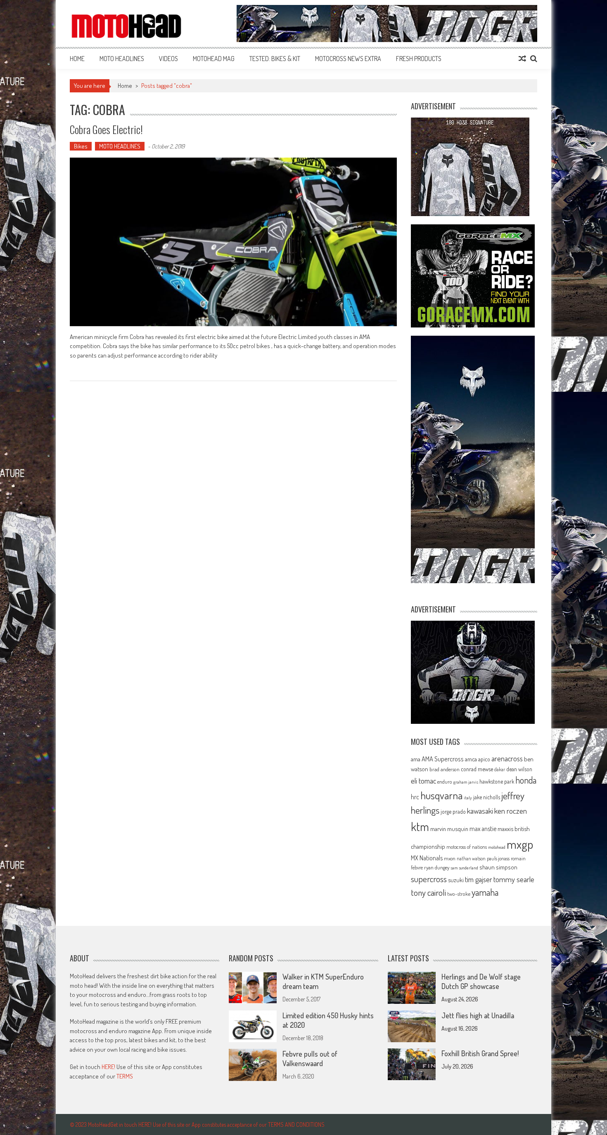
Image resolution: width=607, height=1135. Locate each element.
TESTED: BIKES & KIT (274, 58)
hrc (415, 797)
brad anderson (444, 769)
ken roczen (510, 810)
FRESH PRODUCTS (418, 58)
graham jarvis (465, 782)
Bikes (81, 146)
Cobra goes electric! (106, 129)
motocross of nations (466, 846)
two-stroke (458, 893)
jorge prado (453, 811)
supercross (429, 878)
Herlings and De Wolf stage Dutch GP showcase (481, 981)
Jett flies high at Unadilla (477, 1015)
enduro (444, 781)
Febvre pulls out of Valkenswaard (309, 1058)
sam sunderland (464, 868)
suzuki (456, 879)
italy (468, 798)
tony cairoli (428, 892)
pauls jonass (498, 858)
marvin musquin (449, 828)
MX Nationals (427, 858)
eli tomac (423, 780)
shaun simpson (498, 867)
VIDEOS (168, 58)
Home (77, 58)
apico (484, 759)
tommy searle (513, 879)
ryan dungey (436, 867)
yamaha (485, 892)
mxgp (520, 844)
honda (525, 780)
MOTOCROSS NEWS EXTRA (348, 58)
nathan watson (471, 858)
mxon (449, 858)
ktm (420, 826)
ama (415, 759)
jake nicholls (486, 797)
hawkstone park (496, 781)
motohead (496, 847)
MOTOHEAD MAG (214, 58)
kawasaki (480, 810)
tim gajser (478, 879)
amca (471, 759)
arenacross (507, 758)
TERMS (124, 1076)
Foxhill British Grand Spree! (480, 1053)
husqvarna (441, 795)
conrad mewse (477, 768)
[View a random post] (522, 58)
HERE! (108, 1067)
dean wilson (519, 768)
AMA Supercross (443, 758)
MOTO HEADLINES (122, 58)
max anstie (482, 828)
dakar (499, 769)
